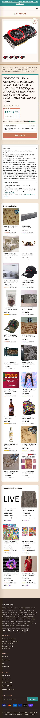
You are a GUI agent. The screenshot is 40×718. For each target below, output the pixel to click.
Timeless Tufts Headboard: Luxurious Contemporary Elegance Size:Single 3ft (11, 281)
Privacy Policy (6, 679)
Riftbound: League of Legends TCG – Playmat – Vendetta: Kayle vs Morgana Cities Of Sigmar (11, 390)
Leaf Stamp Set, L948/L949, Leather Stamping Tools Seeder (11, 472)
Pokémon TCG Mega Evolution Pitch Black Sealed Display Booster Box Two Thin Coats (28, 417)
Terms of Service (7, 682)
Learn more (32, 121)
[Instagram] (9, 630)
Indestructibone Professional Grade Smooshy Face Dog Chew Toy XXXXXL (28, 227)
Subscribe (32, 699)
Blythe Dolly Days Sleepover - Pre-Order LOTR (28, 390)
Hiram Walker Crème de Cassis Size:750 (10, 417)
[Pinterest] (27, 630)
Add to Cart (20, 135)
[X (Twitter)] (23, 630)
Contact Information (8, 689)
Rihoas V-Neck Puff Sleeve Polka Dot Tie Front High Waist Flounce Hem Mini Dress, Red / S (28, 574)
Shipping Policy (7, 686)
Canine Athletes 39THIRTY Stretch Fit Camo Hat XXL (10, 336)
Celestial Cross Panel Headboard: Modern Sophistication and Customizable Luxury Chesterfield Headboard (27, 308)
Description (6, 148)
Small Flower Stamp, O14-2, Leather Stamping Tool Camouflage (11, 227)
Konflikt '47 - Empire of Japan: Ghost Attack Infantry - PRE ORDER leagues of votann (11, 363)
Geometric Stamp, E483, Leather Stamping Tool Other (28, 336)
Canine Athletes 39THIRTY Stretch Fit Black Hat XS (28, 281)
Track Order (5, 666)
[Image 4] (22, 57)
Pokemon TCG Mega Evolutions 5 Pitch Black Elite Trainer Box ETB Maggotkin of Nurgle (27, 363)
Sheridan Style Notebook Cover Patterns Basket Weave (27, 472)
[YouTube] (13, 630)
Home (3, 67)
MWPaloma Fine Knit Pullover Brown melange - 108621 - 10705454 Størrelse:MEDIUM (28, 509)
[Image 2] (11, 57)
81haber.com (20, 13)
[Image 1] (5, 57)
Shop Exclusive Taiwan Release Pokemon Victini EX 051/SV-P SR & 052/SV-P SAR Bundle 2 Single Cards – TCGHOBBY (29, 542)
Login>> (9, 520)
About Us (5, 656)
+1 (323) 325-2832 (7, 643)
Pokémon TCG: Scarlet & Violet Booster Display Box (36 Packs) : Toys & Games (11, 542)
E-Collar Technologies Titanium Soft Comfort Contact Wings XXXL (27, 254)
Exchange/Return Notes (10, 182)
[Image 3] (17, 57)
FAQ (3, 663)
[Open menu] (3, 8)
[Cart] (37, 8)
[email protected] (9, 192)
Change (33, 126)
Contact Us (5, 660)
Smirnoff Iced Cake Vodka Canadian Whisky (10, 445)
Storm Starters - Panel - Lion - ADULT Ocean (11, 574)
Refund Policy (6, 675)
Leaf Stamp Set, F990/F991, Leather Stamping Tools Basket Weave (28, 445)
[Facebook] (4, 630)
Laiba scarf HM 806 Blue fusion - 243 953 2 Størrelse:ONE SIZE (10, 509)
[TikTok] (18, 630)
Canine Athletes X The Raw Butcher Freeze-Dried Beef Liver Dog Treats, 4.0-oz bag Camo (11, 308)
